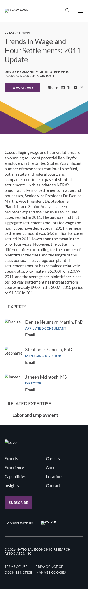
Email (30, 334)
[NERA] (16, 11)
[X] (69, 87)
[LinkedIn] (63, 87)
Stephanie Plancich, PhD (48, 349)
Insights (12, 485)
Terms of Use (16, 566)
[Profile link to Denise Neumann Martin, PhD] (13, 327)
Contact (53, 485)
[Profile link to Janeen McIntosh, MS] (13, 382)
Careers (53, 458)
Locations (54, 476)
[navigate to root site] (11, 442)
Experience (14, 467)
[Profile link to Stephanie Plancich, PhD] (13, 355)
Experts (11, 458)
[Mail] (75, 87)
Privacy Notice (49, 566)
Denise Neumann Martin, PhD (54, 322)
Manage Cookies (51, 572)
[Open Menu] (80, 11)
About (51, 467)
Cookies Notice (18, 572)
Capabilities (15, 476)
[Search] (68, 11)
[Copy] (81, 87)
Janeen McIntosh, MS (46, 377)
